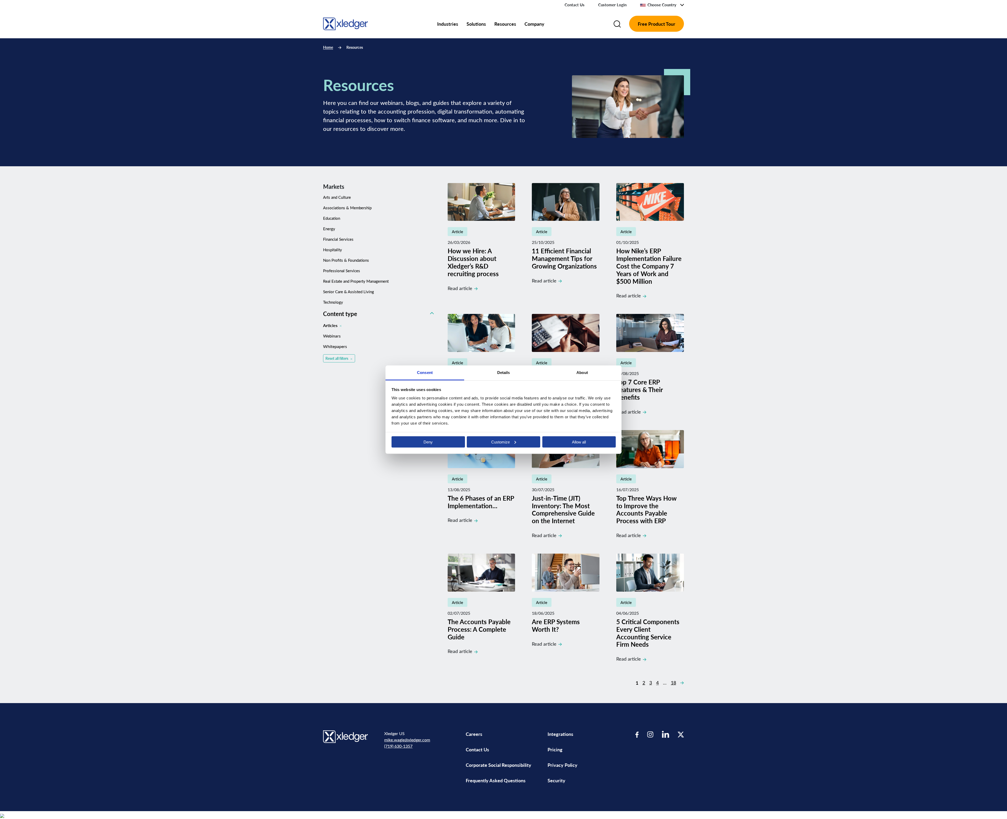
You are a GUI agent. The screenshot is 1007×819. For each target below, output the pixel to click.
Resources (505, 23)
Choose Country (661, 4)
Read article (460, 288)
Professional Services (341, 270)
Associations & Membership (347, 207)
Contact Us (575, 4)
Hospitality (332, 249)
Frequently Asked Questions (496, 780)
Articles (330, 325)
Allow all (579, 442)
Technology (333, 302)
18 (673, 682)
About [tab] (582, 372)
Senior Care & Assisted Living (348, 291)
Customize (500, 442)
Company (534, 23)
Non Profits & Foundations (346, 260)
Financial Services (338, 239)
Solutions (476, 23)
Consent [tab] (425, 372)
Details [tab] (503, 372)
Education (331, 218)
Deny (428, 442)
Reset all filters (336, 358)
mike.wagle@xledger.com (407, 739)
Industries (447, 23)
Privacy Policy (562, 765)
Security (556, 780)
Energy (329, 228)
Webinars (332, 336)
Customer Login (612, 4)
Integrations (560, 734)
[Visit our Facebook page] (637, 734)
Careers (474, 734)
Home (328, 47)
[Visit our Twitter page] (681, 734)
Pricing (556, 749)
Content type (340, 314)
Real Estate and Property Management (356, 281)
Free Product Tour (656, 23)
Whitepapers (335, 346)
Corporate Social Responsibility (498, 765)
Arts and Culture (337, 197)
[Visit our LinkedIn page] (665, 734)
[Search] (617, 24)
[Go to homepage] (345, 22)
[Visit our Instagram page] (650, 734)
